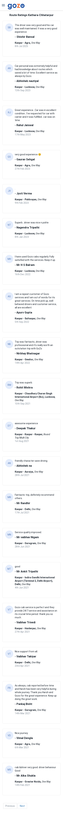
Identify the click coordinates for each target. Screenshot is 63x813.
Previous (10, 806)
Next (22, 806)
